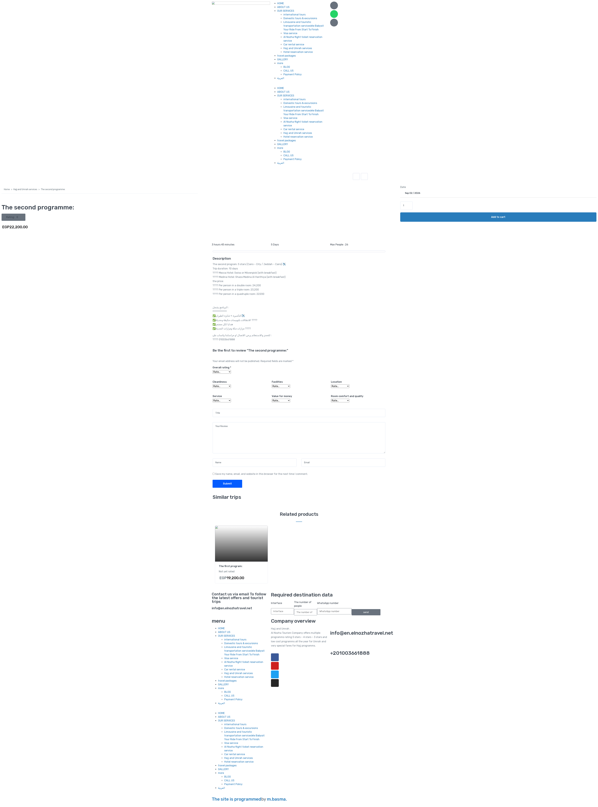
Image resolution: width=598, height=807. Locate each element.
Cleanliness (220, 381)
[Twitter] (275, 674)
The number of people (302, 604)
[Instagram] (275, 683)
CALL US (288, 70)
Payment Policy (292, 74)
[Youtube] (275, 666)
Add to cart (498, 217)
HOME (280, 3)
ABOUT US (283, 7)
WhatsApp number (328, 603)
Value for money (282, 396)
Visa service (290, 33)
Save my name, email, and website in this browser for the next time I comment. (261, 473)
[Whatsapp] (334, 14)
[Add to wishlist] (356, 176)
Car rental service (293, 44)
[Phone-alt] (334, 5)
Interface (276, 603)
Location (336, 381)
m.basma (276, 799)
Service (217, 396)
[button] (299, 84)
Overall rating (222, 367)
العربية (280, 78)
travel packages (286, 55)
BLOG (286, 66)
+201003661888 (350, 653)
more (280, 63)
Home (7, 189)
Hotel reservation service (298, 51)
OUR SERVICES (285, 10)
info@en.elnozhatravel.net (361, 633)
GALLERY (282, 59)
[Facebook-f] (275, 657)
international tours (294, 14)
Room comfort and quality (347, 396)
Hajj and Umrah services (297, 48)
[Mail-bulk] (334, 22)
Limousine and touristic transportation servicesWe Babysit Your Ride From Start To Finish (303, 26)
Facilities (277, 381)
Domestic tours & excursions (300, 18)
